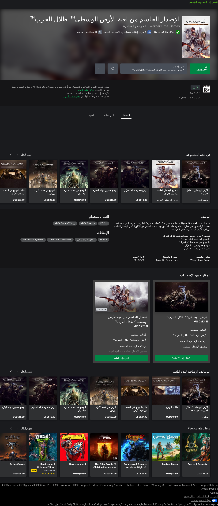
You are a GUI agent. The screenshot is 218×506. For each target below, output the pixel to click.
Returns (213, 485)
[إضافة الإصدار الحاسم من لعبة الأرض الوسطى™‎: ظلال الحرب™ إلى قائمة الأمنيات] (113, 68)
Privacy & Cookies (165, 504)
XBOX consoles (9, 485)
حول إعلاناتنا (53, 504)
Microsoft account (171, 485)
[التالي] (11, 155)
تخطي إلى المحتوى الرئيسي (203, 2)
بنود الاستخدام (107, 504)
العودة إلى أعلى (121, 357)
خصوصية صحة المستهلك (205, 504)
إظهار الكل (26, 154)
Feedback (94, 485)
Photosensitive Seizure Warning (143, 485)
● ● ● (99, 68)
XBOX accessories (62, 485)
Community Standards (112, 485)
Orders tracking (209, 488)
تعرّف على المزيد (86, 89)
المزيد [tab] (91, 115)
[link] (196, 181)
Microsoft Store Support (195, 485)
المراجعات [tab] (109, 115)
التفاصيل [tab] (126, 115)
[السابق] (17, 155)
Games (214, 492)
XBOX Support (81, 485)
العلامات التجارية (90, 504)
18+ (197, 87)
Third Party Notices (70, 504)
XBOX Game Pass (42, 485)
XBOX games (26, 485)
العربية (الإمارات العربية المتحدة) (201, 496)
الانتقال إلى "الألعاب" (181, 357)
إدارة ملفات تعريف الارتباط (129, 504)
